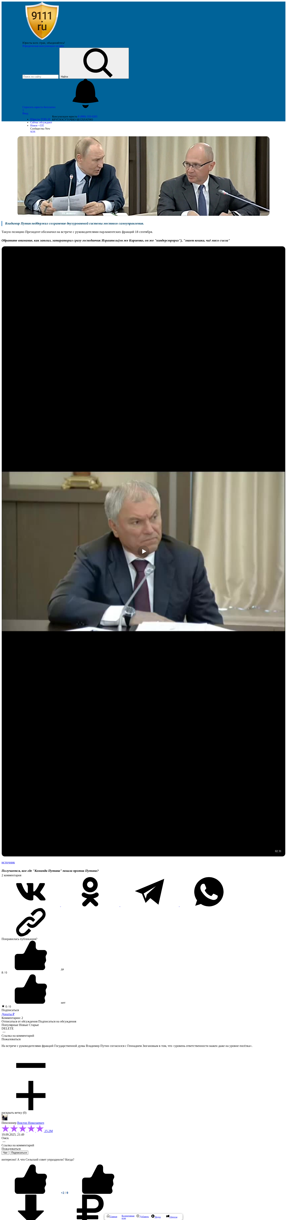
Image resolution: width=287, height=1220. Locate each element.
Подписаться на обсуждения (57, 1021)
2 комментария (11, 875)
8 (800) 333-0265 (87, 116)
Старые (34, 1025)
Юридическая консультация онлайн (43, 46)
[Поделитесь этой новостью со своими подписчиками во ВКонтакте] (31, 905)
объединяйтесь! (56, 42)
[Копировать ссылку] (143, 922)
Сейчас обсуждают (41, 122)
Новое (37, 125)
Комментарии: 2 (12, 1018)
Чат (5, 1152)
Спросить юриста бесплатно (39, 107)
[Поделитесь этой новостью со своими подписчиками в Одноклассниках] (90, 905)
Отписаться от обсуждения (19, 1021)
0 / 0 (8, 1006)
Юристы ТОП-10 (40, 119)
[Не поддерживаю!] (98, 1192)
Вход (25, 113)
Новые (23, 1025)
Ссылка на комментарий (18, 1035)
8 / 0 (4, 972)
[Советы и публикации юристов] (42, 39)
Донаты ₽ (8, 1014)
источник (8, 862)
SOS (32, 131)
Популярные (10, 1025)
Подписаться (10, 1010)
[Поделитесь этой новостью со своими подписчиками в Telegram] (150, 905)
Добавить (144, 1216)
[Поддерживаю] (31, 1192)
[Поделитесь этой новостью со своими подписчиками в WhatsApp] (209, 905)
